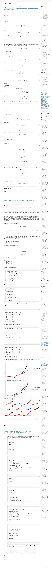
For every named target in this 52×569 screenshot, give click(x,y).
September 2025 (44, 128)
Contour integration (25, 8)
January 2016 (43, 247)
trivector (42, 364)
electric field (46, 93)
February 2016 (43, 246)
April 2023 (43, 156)
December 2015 (44, 248)
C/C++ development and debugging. (45, 36)
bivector (47, 87)
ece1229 (44, 55)
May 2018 (43, 217)
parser (25, 432)
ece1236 (44, 56)
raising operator (42, 107)
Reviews (43, 320)
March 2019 (43, 206)
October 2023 (43, 398)
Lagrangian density (47, 100)
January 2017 (43, 233)
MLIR (23, 432)
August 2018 (43, 462)
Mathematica (43, 27)
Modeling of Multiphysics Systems (46, 19)
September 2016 (44, 238)
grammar (17, 432)
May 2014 (43, 269)
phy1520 (44, 313)
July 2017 (43, 227)
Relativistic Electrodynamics (45, 14)
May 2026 (43, 121)
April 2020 (43, 191)
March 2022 (43, 169)
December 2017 (44, 470)
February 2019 (43, 455)
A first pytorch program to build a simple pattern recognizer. (19, 200)
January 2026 (43, 124)
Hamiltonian (43, 100)
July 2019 (43, 449)
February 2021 (43, 427)
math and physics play (12, 8)
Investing (43, 46)
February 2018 (43, 220)
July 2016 (43, 240)
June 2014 (43, 268)
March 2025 (43, 135)
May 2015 (43, 255)
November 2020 (44, 183)
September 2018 (44, 213)
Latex (42, 26)
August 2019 (43, 448)
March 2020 (43, 192)
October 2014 (43, 263)
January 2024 (43, 147)
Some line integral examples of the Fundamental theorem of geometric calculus (45, 82)
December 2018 (44, 210)
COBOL (44, 53)
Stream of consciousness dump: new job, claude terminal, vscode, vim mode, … (45, 77)
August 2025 (43, 377)
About (43, 7)
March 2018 (43, 219)
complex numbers (18, 8)
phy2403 (44, 314)
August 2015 (43, 253)
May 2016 (43, 242)
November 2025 (44, 126)
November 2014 (44, 262)
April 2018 (43, 218)
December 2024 (44, 139)
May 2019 (43, 204)
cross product (43, 89)
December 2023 (44, 148)
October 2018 (43, 212)
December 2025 (44, 125)
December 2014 (44, 261)
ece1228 (45, 92)
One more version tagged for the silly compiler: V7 (45, 84)
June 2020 (43, 189)
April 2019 (43, 205)
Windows (43, 69)
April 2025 (43, 134)
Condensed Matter (45, 18)
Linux (42, 48)
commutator (47, 88)
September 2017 (44, 226)
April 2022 (43, 168)
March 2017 (43, 231)
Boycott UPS (43, 34)
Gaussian (29, 8)
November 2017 (44, 224)
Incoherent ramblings (44, 45)
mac (42, 304)
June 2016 (43, 241)
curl (45, 89)
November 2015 (44, 249)
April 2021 (43, 177)
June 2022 (43, 413)
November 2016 (44, 235)
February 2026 (43, 370)
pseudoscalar (46, 106)
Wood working (43, 70)
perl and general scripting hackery (45, 63)
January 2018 (43, 221)
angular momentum (43, 87)
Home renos (43, 44)
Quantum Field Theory (45, 22)
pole (33, 8)
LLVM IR (19, 432)
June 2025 (43, 132)
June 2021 (43, 175)
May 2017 (43, 477)
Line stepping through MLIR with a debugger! (45, 80)
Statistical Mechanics (45, 17)
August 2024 (43, 140)
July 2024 (43, 141)
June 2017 (43, 228)
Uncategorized (43, 68)
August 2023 (43, 153)
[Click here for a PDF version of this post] (9, 9)
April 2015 (43, 256)
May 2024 (43, 391)
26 (47, 116)
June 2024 (43, 142)
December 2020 (44, 182)
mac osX (43, 51)
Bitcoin (43, 287)
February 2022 (43, 170)
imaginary (31, 8)
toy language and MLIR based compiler (14, 433)
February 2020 (43, 441)
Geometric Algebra (44, 95)
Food (42, 40)
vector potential (46, 364)
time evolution (46, 363)
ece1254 (44, 57)
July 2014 (43, 267)
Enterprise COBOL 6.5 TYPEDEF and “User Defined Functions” (45, 74)
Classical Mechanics (45, 23)
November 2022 (44, 160)
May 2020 (43, 190)
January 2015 (43, 260)
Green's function (44, 99)
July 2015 (43, 254)
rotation (47, 107)
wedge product (44, 111)
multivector (47, 105)
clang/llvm (11, 432)
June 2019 (43, 203)
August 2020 (43, 434)
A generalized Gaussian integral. (12, 7)
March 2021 (43, 178)
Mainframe (43, 52)
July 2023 (43, 154)
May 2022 (43, 167)
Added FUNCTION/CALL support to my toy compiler (17, 431)
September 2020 (44, 185)
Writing (43, 10)
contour (22, 8)
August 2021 (43, 174)
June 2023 (43, 155)
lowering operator (45, 101)
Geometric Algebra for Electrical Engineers (44, 42)
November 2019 (44, 197)
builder (14, 432)
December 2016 (44, 234)
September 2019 (44, 199)
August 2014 (43, 513)
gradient (45, 98)
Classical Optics (45, 16)
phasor (42, 106)
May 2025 (43, 133)
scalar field (43, 321)
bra (41, 343)
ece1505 (44, 58)
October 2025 (43, 127)
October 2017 (43, 225)
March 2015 (43, 505)
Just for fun (43, 47)
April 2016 (43, 491)
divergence (45, 91)
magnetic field (43, 102)
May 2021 (43, 176)
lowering (21, 432)
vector (44, 364)
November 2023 (44, 149)
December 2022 (44, 406)
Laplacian (42, 101)
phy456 (44, 315)
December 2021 (44, 171)
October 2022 (43, 161)
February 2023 (43, 405)
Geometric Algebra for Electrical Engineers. (45, 11)
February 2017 (43, 232)
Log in (43, 272)
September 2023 (44, 399)
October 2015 (43, 498)
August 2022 (43, 163)
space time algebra (43, 108)
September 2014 (44, 512)
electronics (43, 39)
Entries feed (43, 273)
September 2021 (44, 420)
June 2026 (43, 120)
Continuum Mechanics (45, 15)
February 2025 (43, 384)
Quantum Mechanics (45, 12)
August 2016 (43, 239)
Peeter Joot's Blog (7, 0)
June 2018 (43, 463)
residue (37, 8)
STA (44, 109)
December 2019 (44, 196)
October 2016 (43, 484)
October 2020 (43, 184)
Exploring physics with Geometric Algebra (45, 25)
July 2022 (43, 164)
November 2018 (44, 211)
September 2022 (44, 162)
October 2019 (43, 198)
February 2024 (43, 146)
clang (42, 343)
